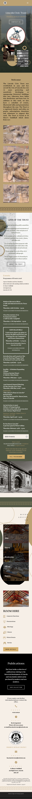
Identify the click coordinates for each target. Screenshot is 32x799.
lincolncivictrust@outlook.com (18, 727)
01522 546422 (10, 445)
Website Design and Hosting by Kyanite (16, 793)
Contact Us (16, 22)
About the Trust (16, 264)
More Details (11, 649)
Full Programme (16, 456)
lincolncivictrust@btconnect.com (12, 443)
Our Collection (16, 687)
